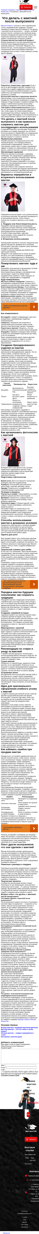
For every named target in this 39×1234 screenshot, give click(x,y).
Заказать (28, 1114)
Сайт (3, 1070)
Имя (3, 1065)
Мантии (27, 1154)
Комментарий (6, 1048)
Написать (27, 7)
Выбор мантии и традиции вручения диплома (19, 1027)
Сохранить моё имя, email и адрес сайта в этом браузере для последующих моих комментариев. (19, 1072)
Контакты (28, 1164)
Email (3, 1067)
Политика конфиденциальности (25, 1212)
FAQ (27, 1158)
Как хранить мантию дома (11, 1037)
